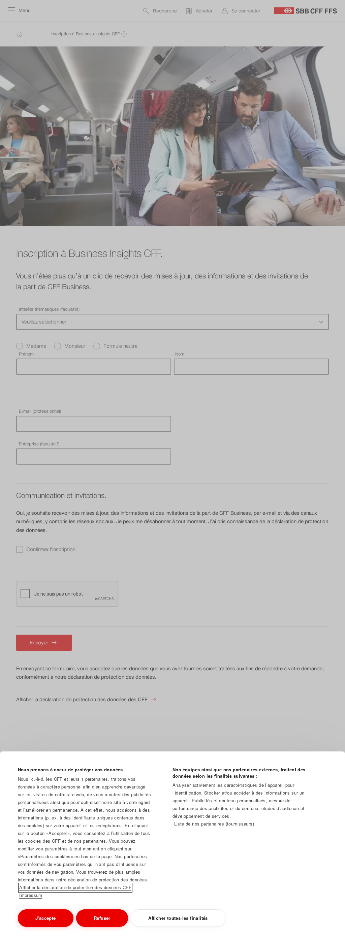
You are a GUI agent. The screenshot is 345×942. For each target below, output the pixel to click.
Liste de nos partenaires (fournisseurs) (214, 823)
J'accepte (45, 918)
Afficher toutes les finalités (178, 918)
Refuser (102, 918)
